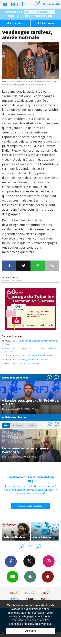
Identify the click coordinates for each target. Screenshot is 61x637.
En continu (16, 23)
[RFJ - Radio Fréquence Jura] (15, 599)
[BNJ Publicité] (15, 593)
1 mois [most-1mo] (31, 425)
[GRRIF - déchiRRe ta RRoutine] (30, 599)
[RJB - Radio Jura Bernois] (30, 593)
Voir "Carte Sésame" (45, 531)
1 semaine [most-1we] (18, 425)
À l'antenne (46, 23)
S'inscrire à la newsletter (30, 506)
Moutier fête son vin (20, 363)
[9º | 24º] (37, 0)
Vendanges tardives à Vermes (25, 359)
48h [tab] (5, 425)
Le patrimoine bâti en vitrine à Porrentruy (25, 450)
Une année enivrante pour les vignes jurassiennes (29, 350)
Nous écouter (53, 4)
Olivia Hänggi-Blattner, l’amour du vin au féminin (30, 342)
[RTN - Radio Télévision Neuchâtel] (45, 593)
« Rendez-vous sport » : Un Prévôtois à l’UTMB (30, 402)
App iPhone (30, 577)
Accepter (30, 630)
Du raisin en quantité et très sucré (27, 355)
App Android (48, 577)
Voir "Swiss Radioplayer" (16, 531)
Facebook (11, 561)
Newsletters (12, 577)
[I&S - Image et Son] (45, 599)
